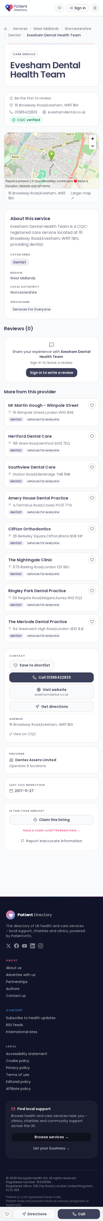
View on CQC (24, 734)
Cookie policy (17, 1060)
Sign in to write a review (51, 372)
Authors (13, 988)
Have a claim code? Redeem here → (51, 830)
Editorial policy (18, 1081)
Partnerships (17, 981)
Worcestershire (78, 28)
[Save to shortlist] (92, 405)
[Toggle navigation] (95, 8)
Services (20, 28)
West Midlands (46, 28)
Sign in (80, 7)
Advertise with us (21, 974)
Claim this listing (54, 819)
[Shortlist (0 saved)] (59, 8)
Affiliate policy (18, 1088)
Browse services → (51, 1137)
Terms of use (17, 1074)
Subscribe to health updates (31, 1017)
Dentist (14, 35)
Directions (37, 1214)
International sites (21, 1031)
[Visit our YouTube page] (24, 945)
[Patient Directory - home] (20, 8)
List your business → (51, 1148)
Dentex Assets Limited (35, 759)
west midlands (23, 278)
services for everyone (31, 309)
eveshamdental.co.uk (67, 112)
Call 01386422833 (54, 677)
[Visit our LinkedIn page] (32, 945)
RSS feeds (14, 1024)
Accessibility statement (26, 1053)
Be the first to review (33, 98)
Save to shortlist (35, 665)
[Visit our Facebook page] (16, 945)
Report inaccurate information (54, 840)
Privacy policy (18, 1067)
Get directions (54, 706)
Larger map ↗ (81, 196)
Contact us (16, 995)
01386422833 (26, 112)
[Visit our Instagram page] (40, 945)
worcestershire (23, 292)
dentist (19, 262)
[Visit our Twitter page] (8, 945)
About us (14, 967)
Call (81, 1214)
